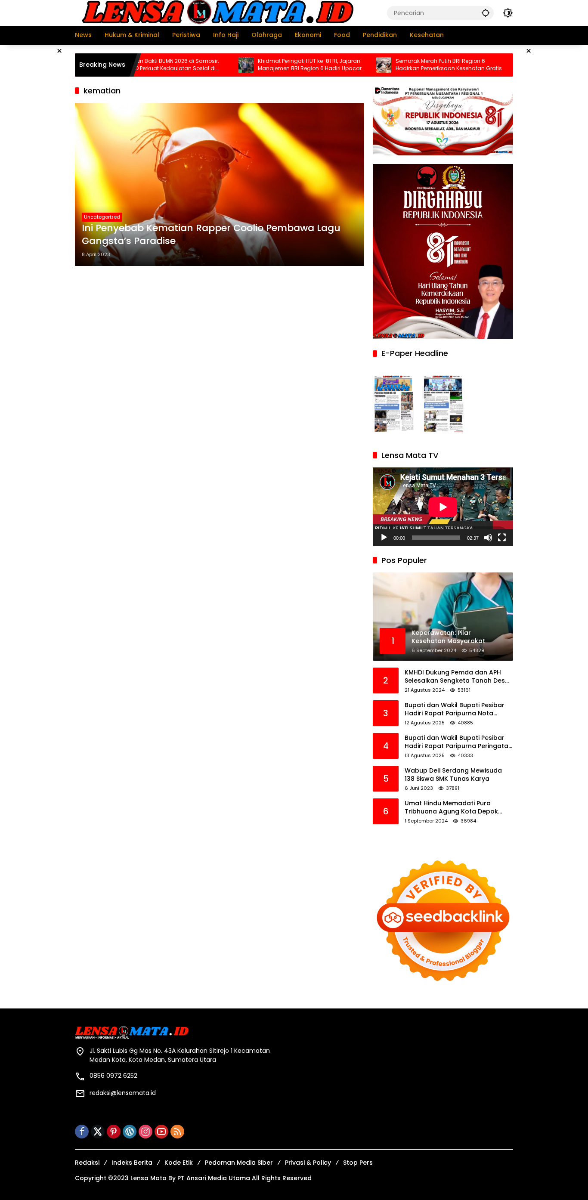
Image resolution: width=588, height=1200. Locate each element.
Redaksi (87, 1162)
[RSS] (177, 1131)
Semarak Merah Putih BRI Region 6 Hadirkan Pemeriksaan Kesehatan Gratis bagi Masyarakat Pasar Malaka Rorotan (414, 65)
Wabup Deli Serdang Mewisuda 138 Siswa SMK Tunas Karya (453, 775)
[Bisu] (488, 537)
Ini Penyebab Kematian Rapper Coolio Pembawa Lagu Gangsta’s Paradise (211, 235)
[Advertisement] (555, 174)
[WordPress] (129, 1131)
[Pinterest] (114, 1131)
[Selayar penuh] (502, 537)
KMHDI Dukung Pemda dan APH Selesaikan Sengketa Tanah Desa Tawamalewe (457, 676)
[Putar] (384, 537)
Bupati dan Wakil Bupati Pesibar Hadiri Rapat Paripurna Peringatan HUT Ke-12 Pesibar (458, 742)
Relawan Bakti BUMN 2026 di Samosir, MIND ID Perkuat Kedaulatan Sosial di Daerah (134, 65)
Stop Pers (358, 1162)
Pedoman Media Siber (239, 1162)
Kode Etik (178, 1162)
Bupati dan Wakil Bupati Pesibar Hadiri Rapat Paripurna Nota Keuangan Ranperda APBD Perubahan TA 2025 (454, 709)
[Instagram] (145, 1131)
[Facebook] (82, 1131)
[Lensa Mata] (217, 12)
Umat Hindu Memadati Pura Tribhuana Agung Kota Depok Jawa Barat (451, 807)
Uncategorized (102, 216)
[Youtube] (161, 1131)
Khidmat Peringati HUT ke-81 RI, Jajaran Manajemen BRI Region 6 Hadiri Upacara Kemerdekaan (277, 65)
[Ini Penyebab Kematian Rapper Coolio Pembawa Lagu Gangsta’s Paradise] (219, 184)
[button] (485, 13)
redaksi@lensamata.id (123, 1093)
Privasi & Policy (308, 1162)
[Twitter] (98, 1131)
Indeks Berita (131, 1162)
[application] (443, 506)
